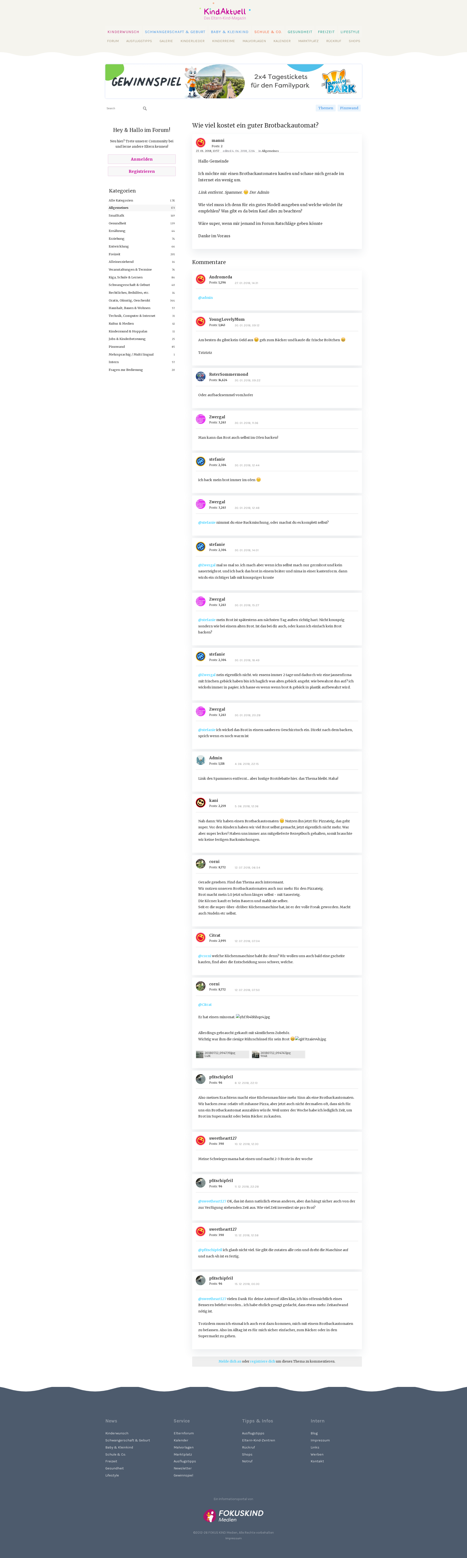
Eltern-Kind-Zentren (258, 1440)
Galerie (166, 41)
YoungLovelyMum (227, 319)
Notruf (247, 1461)
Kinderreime (223, 41)
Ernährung (117, 231)
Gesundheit (300, 32)
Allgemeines (118, 208)
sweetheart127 (223, 1138)
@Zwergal (207, 565)
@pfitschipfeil (210, 1250)
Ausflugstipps (139, 41)
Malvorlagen (254, 41)
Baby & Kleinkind (230, 32)
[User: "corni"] (202, 864)
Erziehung (117, 238)
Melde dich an (230, 1361)
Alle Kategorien (121, 200)
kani (213, 800)
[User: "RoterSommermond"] (202, 376)
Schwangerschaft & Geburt (175, 32)
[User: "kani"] (202, 802)
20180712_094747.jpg (275, 1052)
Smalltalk (116, 215)
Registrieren (142, 171)
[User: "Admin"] (202, 760)
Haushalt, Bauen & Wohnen (129, 308)
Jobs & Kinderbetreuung (127, 339)
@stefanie (207, 522)
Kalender (282, 41)
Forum (113, 41)
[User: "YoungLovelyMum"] (202, 321)
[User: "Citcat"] (202, 937)
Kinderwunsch (123, 32)
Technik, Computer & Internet (132, 316)
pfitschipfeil (221, 1077)
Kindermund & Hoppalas (128, 331)
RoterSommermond (228, 374)
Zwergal (217, 417)
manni (218, 140)
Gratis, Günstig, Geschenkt (129, 300)
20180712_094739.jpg (220, 1052)
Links (315, 1447)
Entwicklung (119, 246)
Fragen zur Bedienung (126, 370)
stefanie (217, 459)
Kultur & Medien (121, 323)
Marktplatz (308, 41)
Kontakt (317, 1461)
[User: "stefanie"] (202, 461)
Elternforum (184, 1433)
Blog (314, 1433)
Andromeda (220, 277)
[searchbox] (126, 108)
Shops (354, 41)
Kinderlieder (192, 41)
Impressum (320, 1440)
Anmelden (142, 159)
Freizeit (326, 32)
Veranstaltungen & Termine (130, 269)
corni (214, 861)
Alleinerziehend (121, 262)
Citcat (214, 935)
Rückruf (333, 41)
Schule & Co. (268, 32)
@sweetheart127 (212, 1201)
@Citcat (205, 1004)
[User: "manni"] (202, 142)
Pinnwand (349, 108)
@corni (204, 956)
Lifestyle (350, 32)
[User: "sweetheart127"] (202, 1140)
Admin (215, 758)
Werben (317, 1454)
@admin (205, 297)
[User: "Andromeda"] (202, 279)
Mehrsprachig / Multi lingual (131, 354)
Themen (325, 108)
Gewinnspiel (183, 1475)
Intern (114, 362)
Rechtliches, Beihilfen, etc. (129, 292)
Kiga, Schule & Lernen (126, 277)
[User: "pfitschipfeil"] (202, 1079)
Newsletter (183, 1468)
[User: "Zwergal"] (202, 419)
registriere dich (262, 1361)
